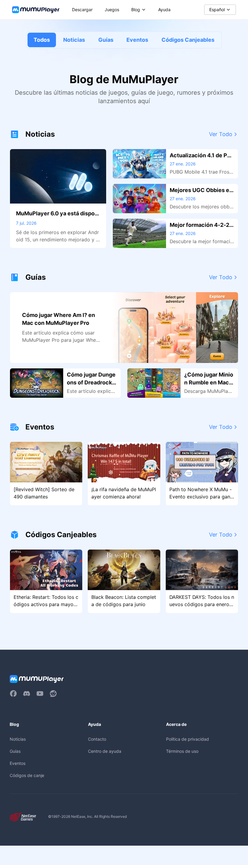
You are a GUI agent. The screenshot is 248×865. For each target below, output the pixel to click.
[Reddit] (53, 693)
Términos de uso (182, 751)
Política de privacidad (187, 739)
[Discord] (26, 693)
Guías (105, 40)
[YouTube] (40, 693)
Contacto (97, 739)
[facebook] (13, 693)
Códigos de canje (27, 775)
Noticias (74, 40)
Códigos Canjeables (188, 40)
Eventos (137, 40)
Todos (42, 40)
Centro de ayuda (104, 751)
